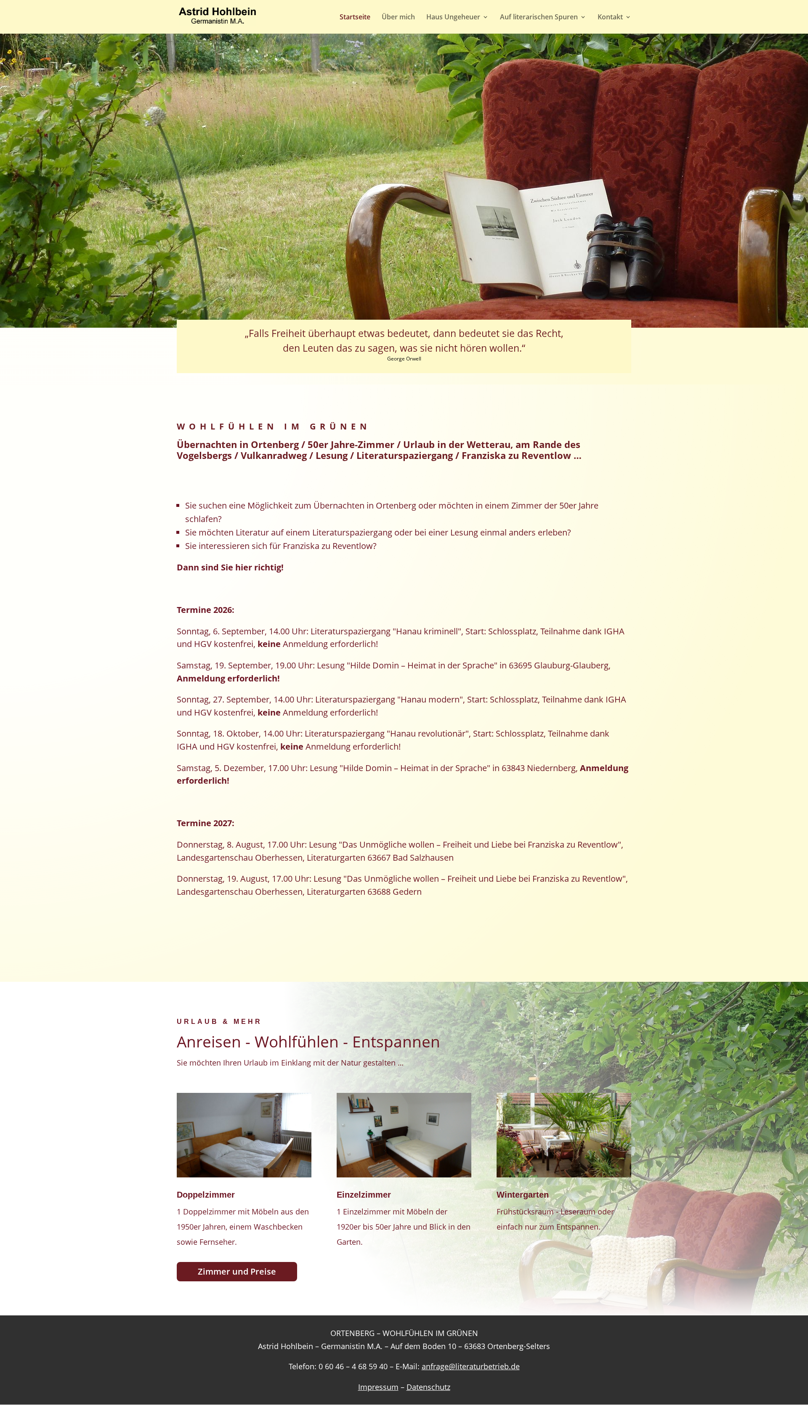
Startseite (355, 17)
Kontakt (610, 17)
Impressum (378, 1387)
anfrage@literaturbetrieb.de (471, 1366)
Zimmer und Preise (237, 1271)
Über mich (398, 17)
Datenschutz (428, 1387)
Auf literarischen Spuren (539, 17)
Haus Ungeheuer (453, 17)
